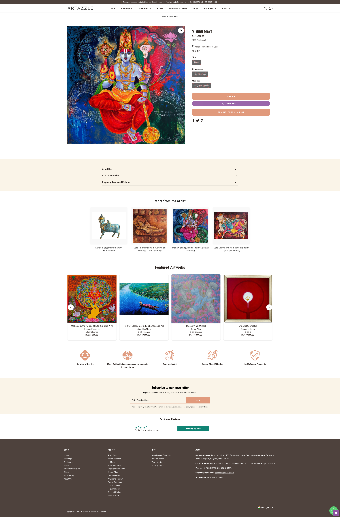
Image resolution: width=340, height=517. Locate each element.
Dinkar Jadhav (114, 485)
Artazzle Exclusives (178, 8)
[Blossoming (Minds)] (196, 299)
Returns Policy (158, 458)
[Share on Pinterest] (202, 121)
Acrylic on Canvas (201, 86)
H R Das (111, 462)
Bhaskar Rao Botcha (116, 469)
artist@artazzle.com (215, 477)
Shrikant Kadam (115, 492)
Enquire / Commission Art (231, 112)
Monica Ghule (113, 495)
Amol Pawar (113, 455)
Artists (159, 8)
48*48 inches (200, 74)
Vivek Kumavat (114, 465)
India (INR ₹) (266, 507)
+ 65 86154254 (210, 2)
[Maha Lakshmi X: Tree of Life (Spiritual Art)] (92, 299)
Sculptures (143, 8)
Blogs (195, 8)
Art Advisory (210, 8)
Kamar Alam (113, 472)
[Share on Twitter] (198, 121)
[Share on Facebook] (194, 121)
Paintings (126, 8)
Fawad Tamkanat (115, 482)
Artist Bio (107, 169)
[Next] (269, 307)
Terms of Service (159, 462)
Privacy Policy (157, 465)
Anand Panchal (114, 458)
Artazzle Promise (110, 175)
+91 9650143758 (194, 2)
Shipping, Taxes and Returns (116, 182)
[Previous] (71, 307)
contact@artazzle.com (224, 473)
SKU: (194, 51)
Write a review (193, 428)
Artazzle (84, 511)
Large (196, 62)
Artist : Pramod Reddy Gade (206, 47)
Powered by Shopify (97, 511)
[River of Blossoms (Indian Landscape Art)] (144, 299)
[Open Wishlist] (336, 513)
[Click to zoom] (181, 31)
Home (112, 8)
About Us (226, 8)
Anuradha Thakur (115, 479)
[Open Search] (265, 8)
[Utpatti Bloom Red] (248, 299)
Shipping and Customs (161, 455)
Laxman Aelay (114, 475)
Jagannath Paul (114, 489)
